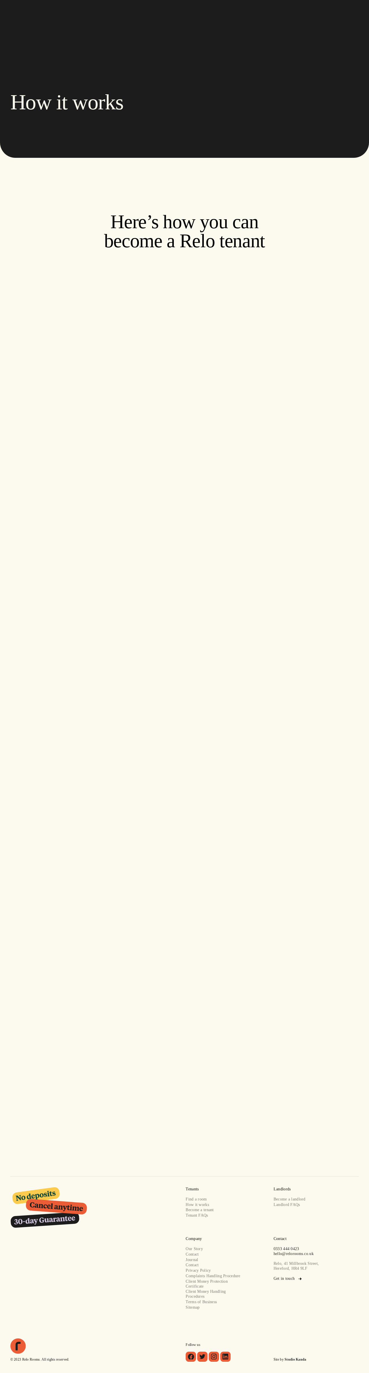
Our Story (194, 1248)
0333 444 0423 (286, 1248)
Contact (259, 16)
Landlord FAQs (287, 1204)
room (216, 464)
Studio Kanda (295, 1359)
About (232, 16)
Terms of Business (201, 1301)
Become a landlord (290, 1199)
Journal (192, 1259)
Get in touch (82, 352)
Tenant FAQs (197, 1215)
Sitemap (192, 1307)
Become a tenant (200, 1209)
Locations (151, 16)
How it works (197, 1204)
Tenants (175, 16)
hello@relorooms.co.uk (294, 1253)
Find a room (122, 16)
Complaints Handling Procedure (213, 1275)
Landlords (204, 16)
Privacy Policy (198, 1270)
